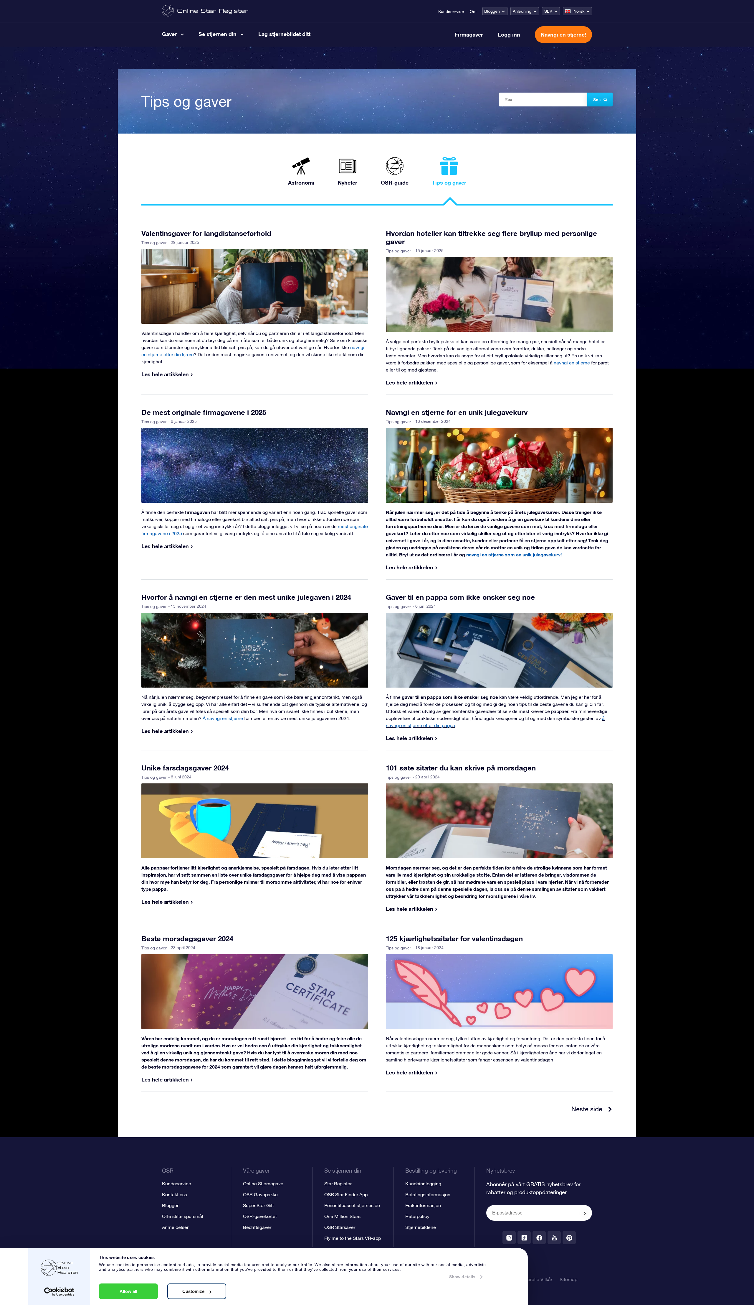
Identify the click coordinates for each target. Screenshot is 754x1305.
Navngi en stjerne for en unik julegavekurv (457, 412)
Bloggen (492, 11)
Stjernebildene (420, 1227)
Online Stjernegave (263, 1183)
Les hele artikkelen (165, 374)
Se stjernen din (218, 34)
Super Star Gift (258, 1205)
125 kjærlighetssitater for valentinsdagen (454, 938)
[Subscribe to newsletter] (585, 1213)
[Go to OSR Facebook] (539, 1237)
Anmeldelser (175, 1227)
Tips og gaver (154, 242)
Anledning (522, 11)
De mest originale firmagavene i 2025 (203, 412)
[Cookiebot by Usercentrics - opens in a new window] (59, 1291)
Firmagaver (469, 34)
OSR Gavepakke (260, 1194)
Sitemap (568, 1279)
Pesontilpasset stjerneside (352, 1205)
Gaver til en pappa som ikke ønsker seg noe (460, 597)
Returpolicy (417, 1216)
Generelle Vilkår (535, 1279)
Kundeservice (451, 11)
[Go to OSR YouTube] (554, 1237)
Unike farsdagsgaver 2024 (185, 768)
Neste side (586, 1109)
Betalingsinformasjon (427, 1194)
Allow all (128, 1291)
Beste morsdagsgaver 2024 (187, 938)
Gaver (169, 34)
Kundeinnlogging (423, 1183)
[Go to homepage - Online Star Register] (205, 11)
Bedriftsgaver (257, 1227)
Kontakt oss (174, 1194)
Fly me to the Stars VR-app (352, 1238)
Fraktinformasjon (423, 1205)
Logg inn (509, 34)
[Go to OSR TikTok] (524, 1237)
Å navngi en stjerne (223, 718)
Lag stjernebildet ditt (284, 34)
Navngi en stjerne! (563, 34)
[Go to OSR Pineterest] (569, 1237)
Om (473, 11)
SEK (548, 11)
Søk (597, 99)
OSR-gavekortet (260, 1216)
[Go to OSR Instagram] (509, 1237)
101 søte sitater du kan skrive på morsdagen (461, 768)
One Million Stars (342, 1216)
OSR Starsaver (339, 1227)
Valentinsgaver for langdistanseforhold (206, 233)
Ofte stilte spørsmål (182, 1216)
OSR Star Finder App (346, 1194)
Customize (193, 1291)
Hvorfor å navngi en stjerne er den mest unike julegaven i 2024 (246, 597)
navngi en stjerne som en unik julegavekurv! (514, 554)
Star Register (338, 1183)
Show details (462, 1276)
